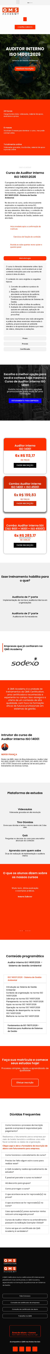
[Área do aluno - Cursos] (13, 1328)
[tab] (25, 258)
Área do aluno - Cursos (24, 1332)
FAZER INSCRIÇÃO (25, 465)
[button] (18, 2)
